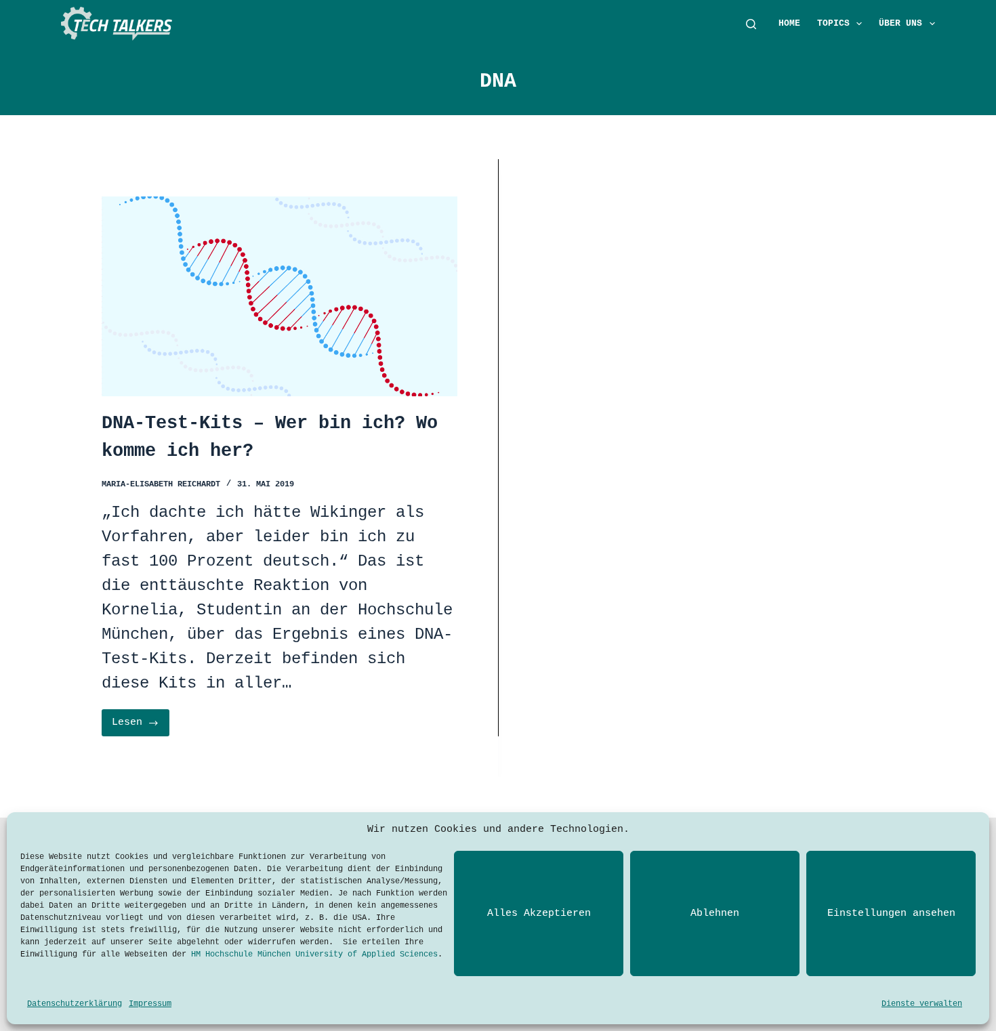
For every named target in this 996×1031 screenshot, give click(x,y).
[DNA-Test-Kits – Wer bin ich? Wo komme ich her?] (279, 296)
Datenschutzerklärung (74, 1004)
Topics (833, 23)
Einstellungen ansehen (891, 913)
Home (789, 23)
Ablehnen (714, 913)
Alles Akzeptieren (539, 913)
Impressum (150, 1004)
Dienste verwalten (921, 1004)
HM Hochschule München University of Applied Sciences (314, 954)
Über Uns (900, 23)
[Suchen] (751, 24)
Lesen (138, 726)
